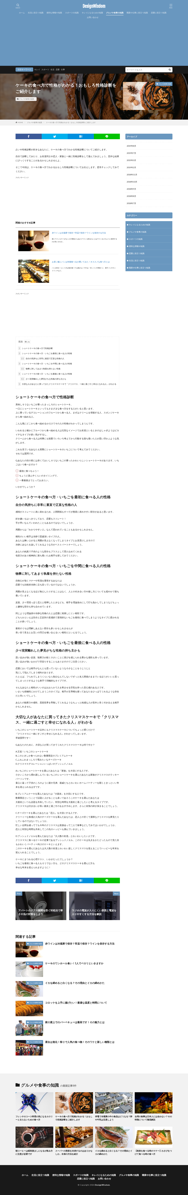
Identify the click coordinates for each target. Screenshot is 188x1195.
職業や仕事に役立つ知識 (137, 12)
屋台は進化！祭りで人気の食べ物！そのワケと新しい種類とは (80, 1041)
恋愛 (58, 69)
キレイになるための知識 (92, 12)
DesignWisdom (94, 6)
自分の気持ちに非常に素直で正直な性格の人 (42, 358)
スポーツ (45, 69)
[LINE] (107, 136)
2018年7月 (131, 203)
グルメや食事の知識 (114, 12)
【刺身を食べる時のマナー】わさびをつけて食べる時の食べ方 (153, 1152)
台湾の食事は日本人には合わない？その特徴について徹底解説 (153, 1118)
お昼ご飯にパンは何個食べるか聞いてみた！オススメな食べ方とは (81, 262)
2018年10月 (132, 182)
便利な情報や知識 (54, 12)
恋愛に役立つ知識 (158, 12)
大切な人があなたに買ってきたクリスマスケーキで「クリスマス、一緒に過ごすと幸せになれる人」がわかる (67, 384)
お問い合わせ (92, 17)
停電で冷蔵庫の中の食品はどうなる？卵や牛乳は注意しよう (113, 1118)
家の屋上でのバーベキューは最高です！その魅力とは (75, 1022)
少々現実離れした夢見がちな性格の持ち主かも (43, 379)
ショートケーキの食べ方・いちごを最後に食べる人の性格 (45, 374)
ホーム (22, 12)
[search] (169, 69)
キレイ (37, 69)
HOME (20, 122)
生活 (52, 69)
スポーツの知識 (72, 12)
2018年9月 (131, 189)
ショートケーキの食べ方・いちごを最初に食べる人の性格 (45, 353)
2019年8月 (131, 146)
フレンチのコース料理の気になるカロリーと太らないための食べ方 (34, 1118)
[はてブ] (81, 136)
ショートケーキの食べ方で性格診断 (36, 348)
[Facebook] (29, 136)
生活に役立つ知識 (35, 12)
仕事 (63, 69)
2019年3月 (131, 160)
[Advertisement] (94, 40)
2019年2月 (131, 167)
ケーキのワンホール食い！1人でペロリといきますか (74, 963)
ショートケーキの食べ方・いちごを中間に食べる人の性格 (45, 363)
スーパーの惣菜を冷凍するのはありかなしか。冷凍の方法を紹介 (73, 1152)
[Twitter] (55, 136)
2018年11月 (132, 174)
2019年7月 (131, 153)
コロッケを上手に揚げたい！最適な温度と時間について (76, 1002)
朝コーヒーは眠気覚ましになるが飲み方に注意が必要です (34, 1152)
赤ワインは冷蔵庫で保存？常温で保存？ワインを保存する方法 (79, 233)
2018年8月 (131, 196)
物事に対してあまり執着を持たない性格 (40, 368)
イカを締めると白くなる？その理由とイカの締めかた (75, 982)
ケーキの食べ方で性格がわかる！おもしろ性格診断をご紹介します (71, 122)
